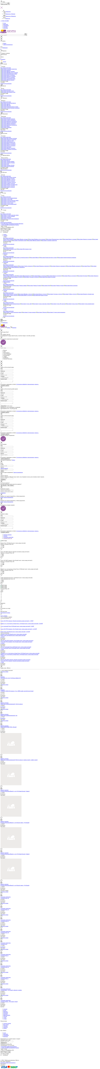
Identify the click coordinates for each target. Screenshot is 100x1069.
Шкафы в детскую (27, 294)
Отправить (3, 479)
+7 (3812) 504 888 (5, 20)
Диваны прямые (23, 285)
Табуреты (44, 312)
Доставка (5, 26)
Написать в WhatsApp (10, 16)
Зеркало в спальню (87, 239)
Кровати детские (13, 294)
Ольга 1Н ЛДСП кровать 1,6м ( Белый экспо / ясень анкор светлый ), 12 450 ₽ (19, 629)
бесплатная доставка (5, 612)
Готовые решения (13, 266)
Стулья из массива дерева (15, 312)
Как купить (6, 1024)
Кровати (11, 239)
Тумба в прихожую (28, 266)
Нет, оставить (10, 485)
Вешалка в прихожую (44, 266)
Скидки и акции (7, 1023)
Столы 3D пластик (60, 303)
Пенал (88, 266)
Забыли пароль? (4, 468)
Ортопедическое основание (69, 257)
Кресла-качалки (73, 285)
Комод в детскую (28, 295)
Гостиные (85, 275)
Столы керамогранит (89, 303)
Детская (5, 290)
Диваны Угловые (37, 285)
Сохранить (3, 492)
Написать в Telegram (10, 13)
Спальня (5, 235)
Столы (4, 300)
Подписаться (3, 1042)
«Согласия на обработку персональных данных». (27, 384)
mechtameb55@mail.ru (14, 224)
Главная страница (7, 534)
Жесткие (11, 257)
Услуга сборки (4, 615)
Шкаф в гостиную (18, 277)
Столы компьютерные (14, 303)
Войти (4, 43)
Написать (7, 18)
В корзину (3, 59)
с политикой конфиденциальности (9, 1046)
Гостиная (5, 272)
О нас (4, 23)
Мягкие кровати (36, 240)
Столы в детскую (13, 295)
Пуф (48, 285)
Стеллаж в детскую (57, 294)
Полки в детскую (42, 294)
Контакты (5, 28)
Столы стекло (74, 303)
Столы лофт (29, 303)
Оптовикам (6, 25)
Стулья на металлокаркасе (59, 312)
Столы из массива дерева (44, 303)
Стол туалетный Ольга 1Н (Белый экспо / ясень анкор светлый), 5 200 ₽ (17, 626)
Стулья (4, 308)
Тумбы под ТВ (12, 275)
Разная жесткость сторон (51, 257)
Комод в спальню (72, 239)
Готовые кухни (12, 249)
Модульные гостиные (50, 277)
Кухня (4, 245)
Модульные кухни (27, 249)
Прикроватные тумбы (57, 239)
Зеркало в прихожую (61, 266)
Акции (4, 234)
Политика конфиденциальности (8, 1062)
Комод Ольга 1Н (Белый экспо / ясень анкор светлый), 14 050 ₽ (15, 631)
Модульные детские (43, 295)
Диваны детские (60, 285)
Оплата (5, 1028)
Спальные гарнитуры (52, 240)
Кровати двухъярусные (88, 294)
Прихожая (5, 262)
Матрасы (5, 253)
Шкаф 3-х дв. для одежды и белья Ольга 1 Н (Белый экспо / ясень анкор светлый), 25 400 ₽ (22, 623)
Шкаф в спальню (24, 239)
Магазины (5, 24)
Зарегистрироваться (8, 44)
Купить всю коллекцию (6, 83)
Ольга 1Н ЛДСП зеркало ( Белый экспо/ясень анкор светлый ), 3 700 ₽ (17, 620)
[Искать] (25, 34)
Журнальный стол (26, 275)
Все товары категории (8, 238)
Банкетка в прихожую (19, 267)
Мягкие (37, 257)
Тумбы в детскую (72, 294)
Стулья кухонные (31, 312)
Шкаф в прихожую (76, 266)
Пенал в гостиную (72, 275)
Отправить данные (5, 385)
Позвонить (8, 11)
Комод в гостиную (41, 275)
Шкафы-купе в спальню (39, 239)
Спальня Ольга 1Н (7, 538)
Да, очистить (3, 485)
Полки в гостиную (56, 275)
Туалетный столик (21, 240)
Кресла (11, 285)
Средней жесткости (24, 257)
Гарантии (5, 1027)
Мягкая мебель (6, 281)
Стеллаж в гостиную (34, 277)
